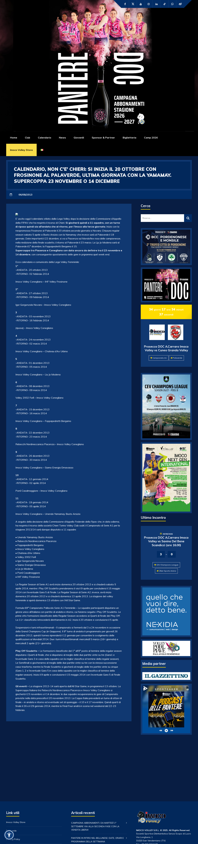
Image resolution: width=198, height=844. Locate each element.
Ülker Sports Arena (167, 571)
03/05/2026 (168, 534)
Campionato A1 (160, 358)
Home (13, 137)
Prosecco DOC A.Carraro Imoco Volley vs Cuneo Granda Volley (166, 348)
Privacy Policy (13, 839)
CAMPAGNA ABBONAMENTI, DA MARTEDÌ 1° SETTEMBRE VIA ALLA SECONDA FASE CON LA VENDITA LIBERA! (95, 826)
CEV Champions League (167, 565)
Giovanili (79, 137)
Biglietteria (129, 137)
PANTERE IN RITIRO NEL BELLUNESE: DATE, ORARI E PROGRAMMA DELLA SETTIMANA (97, 840)
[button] (9, 834)
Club (27, 137)
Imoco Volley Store (21, 149)
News (62, 137)
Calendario (44, 137)
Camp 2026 (151, 137)
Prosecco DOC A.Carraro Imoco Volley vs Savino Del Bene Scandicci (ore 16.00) (166, 541)
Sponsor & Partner (103, 137)
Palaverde (177, 358)
